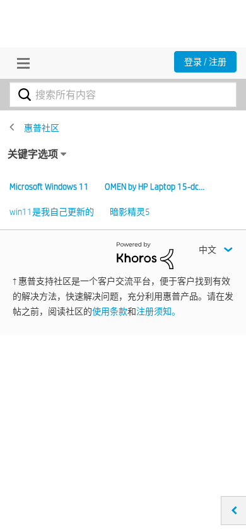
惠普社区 (41, 128)
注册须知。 (158, 311)
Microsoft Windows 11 (49, 186)
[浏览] (20, 63)
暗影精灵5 (130, 211)
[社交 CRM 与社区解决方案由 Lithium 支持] (145, 254)
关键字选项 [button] (33, 154)
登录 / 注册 (205, 61)
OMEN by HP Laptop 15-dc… (154, 186)
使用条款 (109, 311)
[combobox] (123, 94)
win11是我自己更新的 (51, 211)
